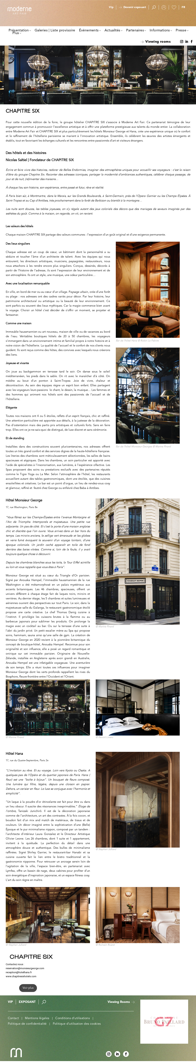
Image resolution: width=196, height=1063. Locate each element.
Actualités (112, 30)
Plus (15, 33)
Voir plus (28, 988)
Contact (13, 1018)
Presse (181, 30)
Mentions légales (37, 1018)
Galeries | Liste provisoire (55, 30)
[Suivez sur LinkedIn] (186, 41)
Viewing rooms (158, 41)
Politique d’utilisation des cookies (77, 1024)
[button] (183, 7)
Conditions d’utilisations (72, 1018)
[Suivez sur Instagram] (181, 41)
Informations (160, 30)
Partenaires (135, 30)
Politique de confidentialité (27, 1024)
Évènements (89, 30)
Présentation (19, 30)
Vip (111, 7)
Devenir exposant (134, 7)
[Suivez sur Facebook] (191, 41)
